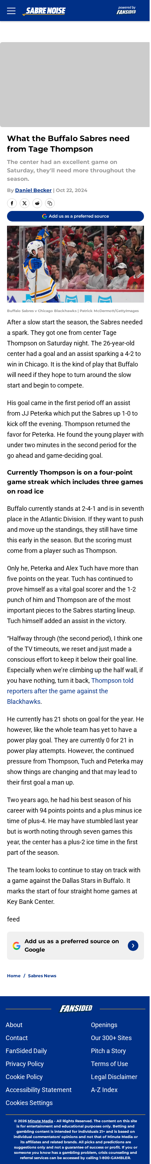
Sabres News (42, 975)
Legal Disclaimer (114, 1076)
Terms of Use (109, 1063)
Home (14, 975)
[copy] (50, 203)
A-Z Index (104, 1089)
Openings (104, 1025)
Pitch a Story (108, 1050)
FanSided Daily (26, 1050)
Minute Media (40, 1121)
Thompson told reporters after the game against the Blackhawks (70, 691)
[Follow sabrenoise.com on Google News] (133, 945)
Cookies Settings (29, 1102)
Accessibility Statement (39, 1089)
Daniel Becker (33, 190)
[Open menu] (11, 10)
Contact (17, 1037)
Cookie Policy (24, 1076)
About (14, 1025)
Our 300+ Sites (111, 1037)
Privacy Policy (25, 1063)
